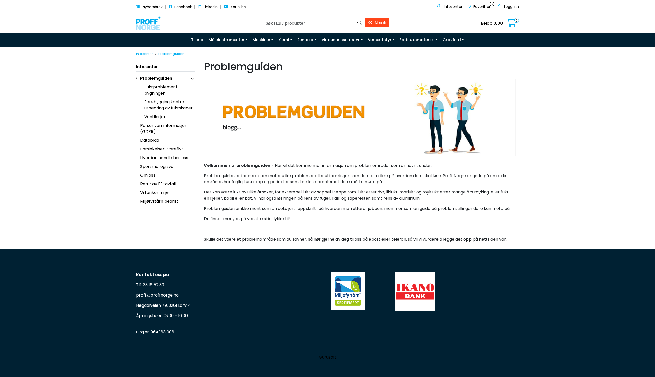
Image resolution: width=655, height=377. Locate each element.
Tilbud (197, 40)
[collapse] (192, 78)
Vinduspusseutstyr (341, 40)
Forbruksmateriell (417, 40)
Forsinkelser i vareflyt (161, 149)
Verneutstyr (379, 40)
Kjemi (283, 40)
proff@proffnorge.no (157, 295)
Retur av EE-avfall (158, 184)
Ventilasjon (155, 117)
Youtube (238, 6)
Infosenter (147, 67)
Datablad (149, 140)
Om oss (147, 175)
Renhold (305, 40)
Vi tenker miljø (154, 193)
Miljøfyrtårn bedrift (159, 201)
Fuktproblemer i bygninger (160, 90)
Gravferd (452, 40)
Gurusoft (327, 357)
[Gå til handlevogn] (511, 24)
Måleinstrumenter (226, 40)
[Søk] (359, 23)
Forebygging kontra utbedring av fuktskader (168, 105)
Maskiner (261, 40)
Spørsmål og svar (157, 166)
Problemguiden (156, 78)
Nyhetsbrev (152, 6)
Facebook (183, 6)
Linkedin (211, 6)
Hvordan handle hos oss (164, 158)
